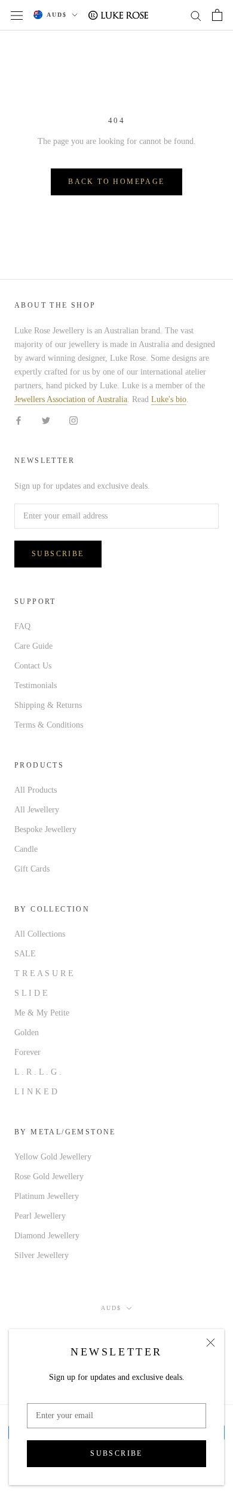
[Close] (210, 1342)
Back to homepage (116, 181)
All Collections (39, 933)
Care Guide (33, 646)
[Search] (196, 15)
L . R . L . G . (38, 1071)
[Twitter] (46, 420)
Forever (27, 1052)
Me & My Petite (41, 1012)
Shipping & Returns (48, 705)
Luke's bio (168, 399)
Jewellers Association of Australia (70, 399)
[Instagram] (73, 420)
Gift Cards (32, 868)
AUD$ (57, 14)
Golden (26, 1032)
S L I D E (31, 993)
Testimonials (35, 685)
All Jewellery (36, 809)
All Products (35, 790)
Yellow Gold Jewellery (52, 1156)
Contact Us (32, 665)
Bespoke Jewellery (45, 829)
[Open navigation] (17, 15)
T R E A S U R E (43, 973)
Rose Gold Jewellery (49, 1176)
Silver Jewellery (41, 1255)
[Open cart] (217, 15)
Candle (26, 849)
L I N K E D (35, 1091)
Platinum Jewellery (46, 1196)
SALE (25, 953)
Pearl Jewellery (40, 1215)
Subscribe (116, 1453)
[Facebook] (18, 420)
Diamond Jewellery (46, 1235)
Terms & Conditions (48, 724)
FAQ (22, 626)
